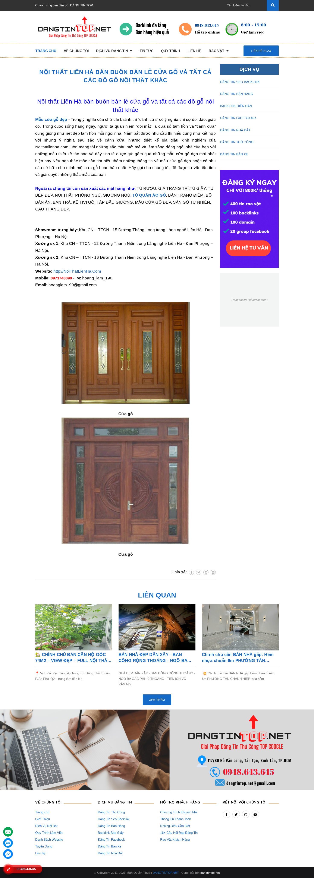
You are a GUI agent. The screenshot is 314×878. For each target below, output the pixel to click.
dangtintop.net (210, 872)
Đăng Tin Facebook (111, 839)
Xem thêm (157, 699)
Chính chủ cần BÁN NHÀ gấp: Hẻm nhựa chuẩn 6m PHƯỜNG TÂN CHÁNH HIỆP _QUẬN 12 (238, 657)
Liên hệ (40, 853)
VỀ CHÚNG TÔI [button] (48, 802)
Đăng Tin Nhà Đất (110, 853)
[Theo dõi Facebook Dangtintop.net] (226, 814)
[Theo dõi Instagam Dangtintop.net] (245, 814)
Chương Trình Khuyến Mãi (178, 812)
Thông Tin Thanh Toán (175, 819)
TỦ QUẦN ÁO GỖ (149, 195)
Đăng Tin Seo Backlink (113, 819)
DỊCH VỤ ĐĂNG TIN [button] (115, 802)
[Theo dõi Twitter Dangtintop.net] (236, 814)
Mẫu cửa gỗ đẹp (51, 119)
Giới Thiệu (42, 819)
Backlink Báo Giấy (111, 832)
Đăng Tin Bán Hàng (111, 826)
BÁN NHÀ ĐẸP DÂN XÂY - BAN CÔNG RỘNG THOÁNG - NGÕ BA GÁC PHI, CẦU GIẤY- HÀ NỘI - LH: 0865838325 (154, 657)
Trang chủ (42, 812)
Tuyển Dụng (43, 846)
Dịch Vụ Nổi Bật (46, 826)
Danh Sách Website (49, 839)
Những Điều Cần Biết (175, 826)
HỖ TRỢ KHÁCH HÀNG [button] (180, 802)
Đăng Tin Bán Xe (109, 846)
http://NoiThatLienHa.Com (77, 271)
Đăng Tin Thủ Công (111, 812)
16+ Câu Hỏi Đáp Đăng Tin (179, 832)
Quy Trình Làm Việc (49, 832)
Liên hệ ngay (261, 51)
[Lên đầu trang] (303, 867)
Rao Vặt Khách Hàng (175, 839)
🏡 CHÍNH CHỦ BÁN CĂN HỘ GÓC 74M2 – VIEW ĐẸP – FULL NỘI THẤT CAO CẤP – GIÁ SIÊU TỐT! (72, 657)
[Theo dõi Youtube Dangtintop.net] (255, 814)
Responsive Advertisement (249, 299)
